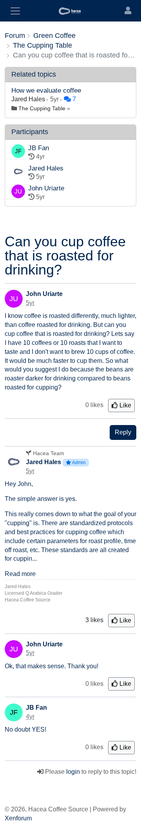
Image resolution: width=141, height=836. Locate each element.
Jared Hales (29, 99)
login (73, 771)
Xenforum (18, 818)
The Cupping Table (41, 108)
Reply (123, 432)
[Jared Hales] (18, 173)
